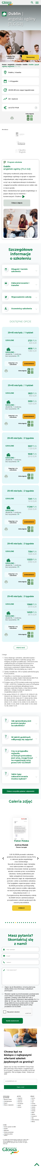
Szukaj (32, 1)
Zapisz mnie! (20, 1087)
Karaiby (33, 1110)
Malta (33, 1112)
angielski (11, 64)
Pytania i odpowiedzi (9, 1105)
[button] (5, 922)
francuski (20, 1101)
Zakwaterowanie (8, 1101)
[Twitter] (31, 116)
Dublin (25, 64)
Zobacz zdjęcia (16, 203)
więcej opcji (20, 647)
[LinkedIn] (28, 119)
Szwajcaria (34, 1116)
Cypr (33, 1101)
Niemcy (33, 1114)
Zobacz (21, 908)
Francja (33, 1103)
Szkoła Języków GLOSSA (10, 1126)
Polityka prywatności (9, 1132)
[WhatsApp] (31, 119)
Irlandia (18, 64)
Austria (33, 1098)
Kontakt (6, 1128)
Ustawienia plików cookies (8, 1134)
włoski (19, 1105)
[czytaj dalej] (23, 196)
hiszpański (20, 1103)
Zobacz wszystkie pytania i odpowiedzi (20, 791)
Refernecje (6, 1130)
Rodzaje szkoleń (8, 1099)
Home (4, 64)
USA (32, 1118)
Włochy (33, 1121)
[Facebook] (28, 116)
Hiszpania (34, 1105)
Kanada (33, 1109)
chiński (19, 1107)
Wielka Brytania (35, 1119)
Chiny (33, 1100)
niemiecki (20, 1100)
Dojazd (5, 1103)
